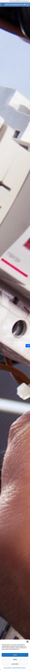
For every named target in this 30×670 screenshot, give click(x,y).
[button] (27, 641)
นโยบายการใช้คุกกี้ (7, 668)
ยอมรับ (15, 655)
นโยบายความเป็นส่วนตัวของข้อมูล (18, 668)
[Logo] (2, 4)
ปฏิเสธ (15, 659)
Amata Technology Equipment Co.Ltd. (15, 4)
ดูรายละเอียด (15, 664)
